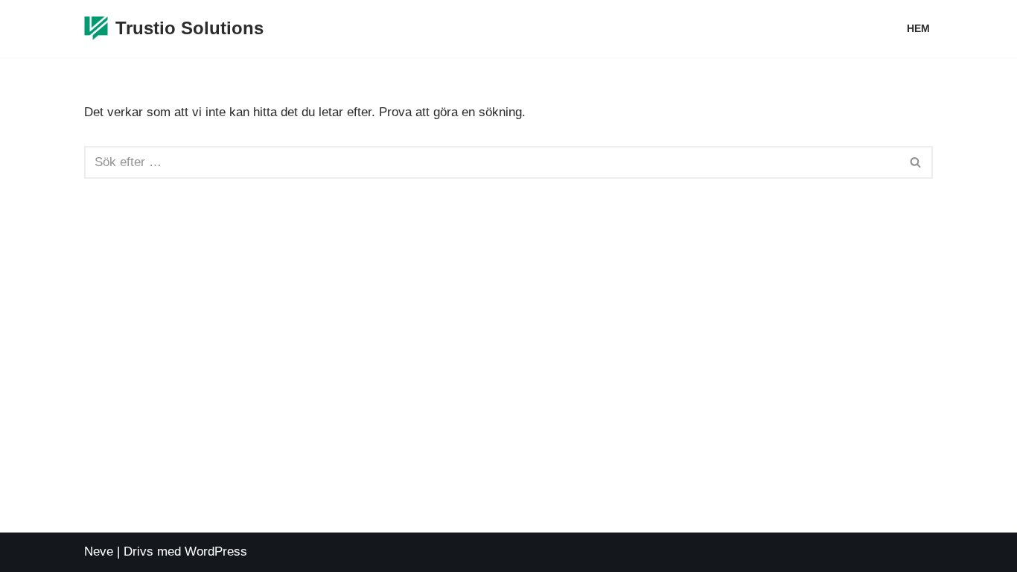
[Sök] (916, 162)
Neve (98, 551)
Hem (918, 28)
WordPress (216, 551)
